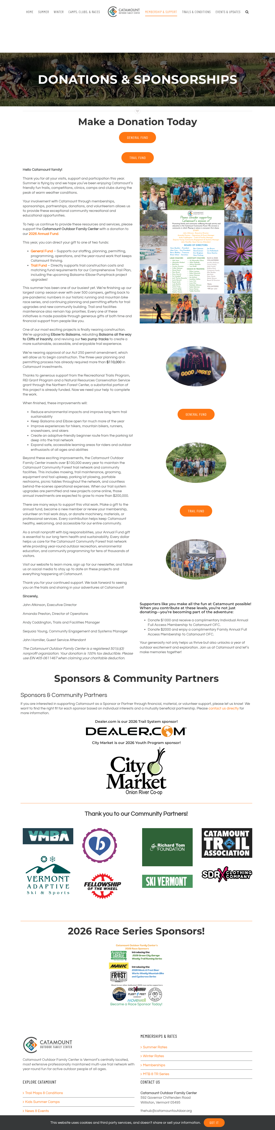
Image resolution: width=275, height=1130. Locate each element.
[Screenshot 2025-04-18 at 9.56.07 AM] (48, 830)
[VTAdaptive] (48, 854)
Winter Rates (153, 1056)
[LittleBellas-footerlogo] (99, 830)
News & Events (37, 1111)
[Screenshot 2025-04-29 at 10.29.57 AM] (167, 876)
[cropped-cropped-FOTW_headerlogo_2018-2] (102, 873)
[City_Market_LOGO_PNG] (136, 748)
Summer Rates (155, 1047)
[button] (245, 11)
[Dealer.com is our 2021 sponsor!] (136, 727)
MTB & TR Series (156, 1074)
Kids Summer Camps (42, 1102)
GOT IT (214, 1122)
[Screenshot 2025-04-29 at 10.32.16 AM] (227, 830)
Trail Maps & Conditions (44, 1093)
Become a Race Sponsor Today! (136, 1004)
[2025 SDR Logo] (227, 868)
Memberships (154, 1065)
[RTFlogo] (167, 830)
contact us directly (224, 708)
